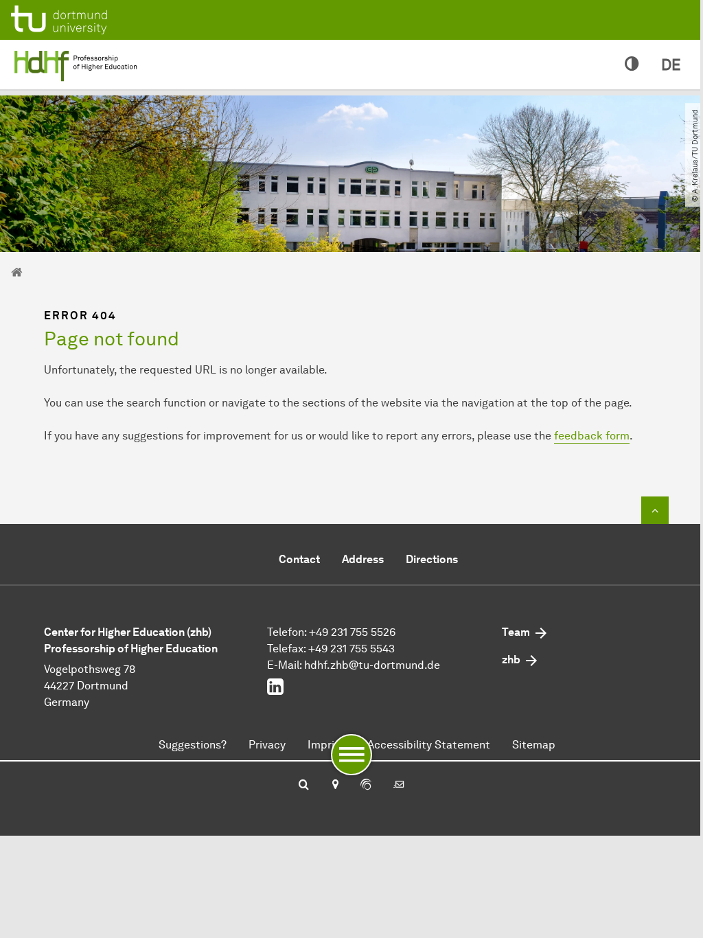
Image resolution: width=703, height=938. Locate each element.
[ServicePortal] (365, 785)
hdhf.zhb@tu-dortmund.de (372, 665)
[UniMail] (398, 785)
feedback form (592, 435)
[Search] (304, 785)
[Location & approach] (334, 785)
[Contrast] (632, 64)
